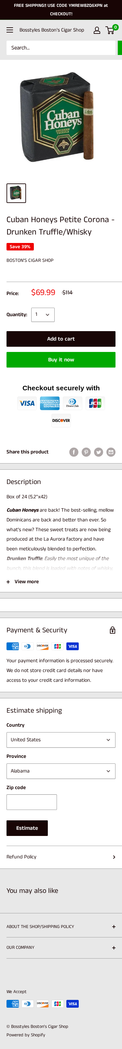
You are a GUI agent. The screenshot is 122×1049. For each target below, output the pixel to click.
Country (15, 725)
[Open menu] (10, 30)
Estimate (27, 828)
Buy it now (61, 360)
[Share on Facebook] (73, 452)
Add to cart (61, 339)
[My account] (97, 30)
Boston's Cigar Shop (30, 260)
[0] (110, 30)
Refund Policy (21, 857)
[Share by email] (110, 452)
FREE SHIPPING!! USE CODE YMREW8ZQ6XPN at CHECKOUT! (61, 9)
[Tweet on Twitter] (98, 452)
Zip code (16, 787)
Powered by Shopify (26, 1035)
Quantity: (17, 314)
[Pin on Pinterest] (86, 452)
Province (16, 756)
